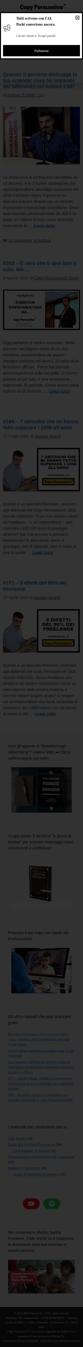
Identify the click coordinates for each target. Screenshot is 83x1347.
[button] (77, 17)
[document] (41, 673)
